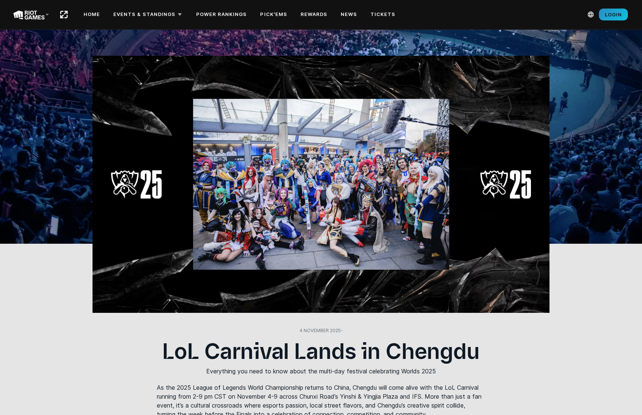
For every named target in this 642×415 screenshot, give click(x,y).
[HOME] (64, 14)
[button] (148, 14)
